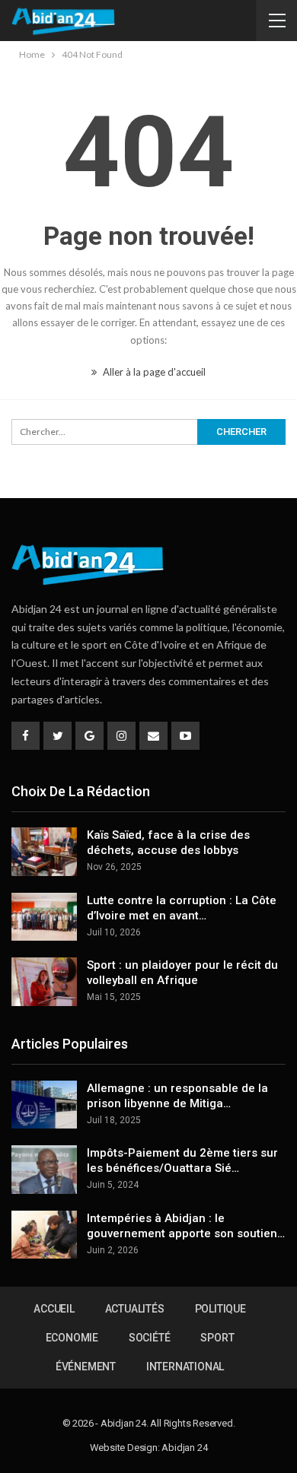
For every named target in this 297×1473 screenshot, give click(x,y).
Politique (220, 1309)
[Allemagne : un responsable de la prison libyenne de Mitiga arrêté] (44, 1105)
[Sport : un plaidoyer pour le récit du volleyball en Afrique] (44, 981)
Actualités (134, 1309)
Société (150, 1338)
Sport (217, 1338)
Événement (86, 1366)
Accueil (54, 1309)
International (185, 1366)
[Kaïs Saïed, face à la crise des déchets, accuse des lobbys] (44, 851)
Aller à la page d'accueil (153, 372)
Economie (72, 1338)
